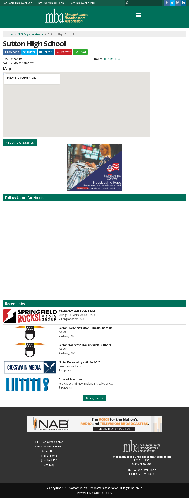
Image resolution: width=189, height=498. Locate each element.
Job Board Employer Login (18, 2)
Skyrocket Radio (101, 492)
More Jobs (93, 398)
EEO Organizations (30, 34)
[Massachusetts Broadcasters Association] (69, 15)
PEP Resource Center (49, 442)
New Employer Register (82, 2)
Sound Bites (49, 451)
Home (9, 34)
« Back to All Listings (20, 142)
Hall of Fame (49, 455)
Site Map (49, 465)
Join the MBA (49, 460)
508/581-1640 (112, 59)
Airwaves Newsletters (49, 446)
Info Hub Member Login (51, 2)
